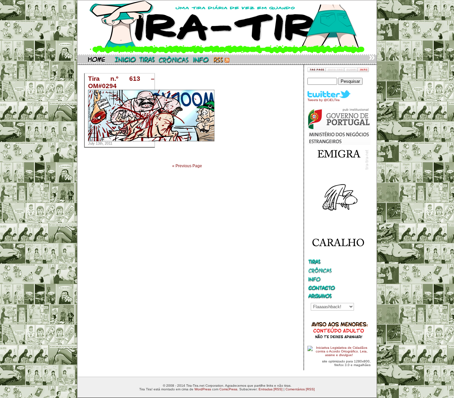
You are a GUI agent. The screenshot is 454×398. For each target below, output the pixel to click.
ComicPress (228, 389)
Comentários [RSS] (300, 389)
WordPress (202, 389)
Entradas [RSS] (271, 389)
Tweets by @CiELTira (323, 100)
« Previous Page (187, 166)
